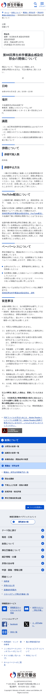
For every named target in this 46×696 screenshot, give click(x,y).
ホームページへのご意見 (13, 663)
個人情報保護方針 (33, 642)
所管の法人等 (9, 585)
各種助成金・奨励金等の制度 (16, 459)
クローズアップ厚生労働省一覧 (16, 594)
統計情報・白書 (9, 557)
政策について (8, 544)
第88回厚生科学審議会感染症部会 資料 (18, 293)
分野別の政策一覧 (12, 446)
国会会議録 (9, 479)
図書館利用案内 (10, 590)
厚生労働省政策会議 (13, 498)
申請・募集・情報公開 (12, 570)
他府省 (6, 581)
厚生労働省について (11, 550)
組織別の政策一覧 (12, 453)
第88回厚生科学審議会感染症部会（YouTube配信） (22, 213)
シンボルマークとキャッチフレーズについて (13, 650)
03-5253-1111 (23, 687)
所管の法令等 (8, 563)
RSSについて (31, 655)
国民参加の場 (23, 522)
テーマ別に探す (9, 530)
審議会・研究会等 (12, 466)
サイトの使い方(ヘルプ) (12, 656)
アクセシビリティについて (35, 650)
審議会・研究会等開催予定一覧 (16, 472)
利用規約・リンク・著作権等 (13, 643)
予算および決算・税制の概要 (16, 485)
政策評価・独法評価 (13, 492)
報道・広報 (7, 537)
